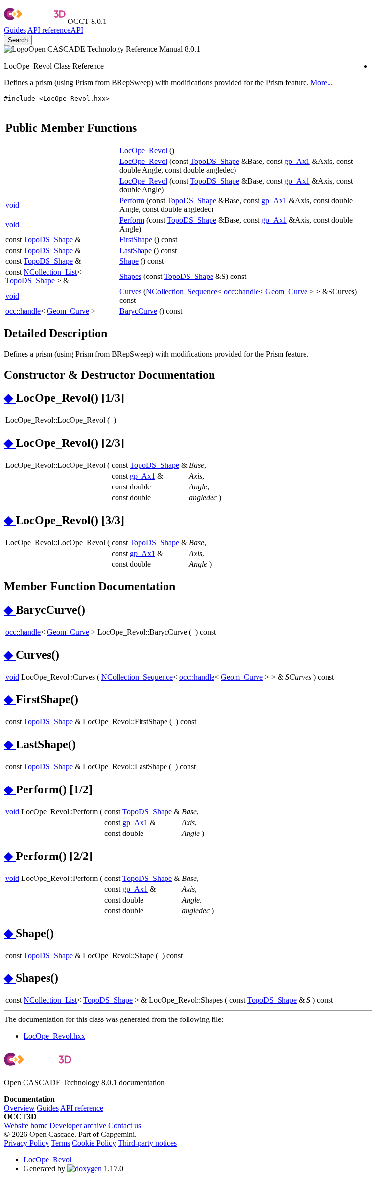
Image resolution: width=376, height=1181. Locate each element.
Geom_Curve (286, 291)
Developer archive (77, 1125)
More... (321, 82)
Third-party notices (147, 1143)
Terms (60, 1143)
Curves (130, 291)
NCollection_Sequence (181, 291)
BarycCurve (138, 311)
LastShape (135, 250)
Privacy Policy (26, 1143)
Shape (129, 261)
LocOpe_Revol (143, 150)
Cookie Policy (94, 1143)
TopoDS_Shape (214, 161)
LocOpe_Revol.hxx (54, 1036)
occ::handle (241, 291)
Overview (19, 1108)
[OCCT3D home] (35, 21)
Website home (25, 1125)
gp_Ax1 (297, 161)
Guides (15, 30)
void (12, 205)
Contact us (124, 1125)
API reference (81, 1108)
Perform (131, 200)
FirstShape (135, 239)
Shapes (130, 276)
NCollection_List (50, 272)
